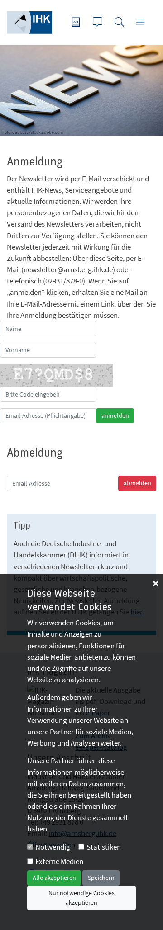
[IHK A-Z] (77, 23)
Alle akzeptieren (54, 877)
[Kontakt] (98, 23)
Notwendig (52, 847)
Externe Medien (59, 861)
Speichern (101, 877)
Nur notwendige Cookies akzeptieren (81, 897)
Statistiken (103, 847)
